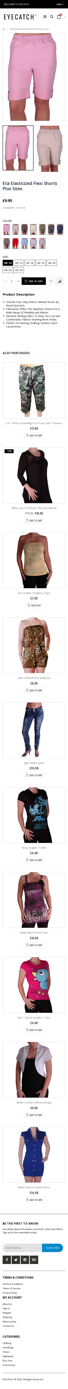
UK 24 (18, 270)
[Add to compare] (59, 281)
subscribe (52, 1247)
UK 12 (8, 263)
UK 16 (29, 263)
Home (4, 29)
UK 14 (18, 263)
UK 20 (51, 263)
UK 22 (8, 270)
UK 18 (40, 263)
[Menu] (44, 16)
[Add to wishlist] (51, 281)
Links (59, 4)
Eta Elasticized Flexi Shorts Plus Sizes (30, 185)
